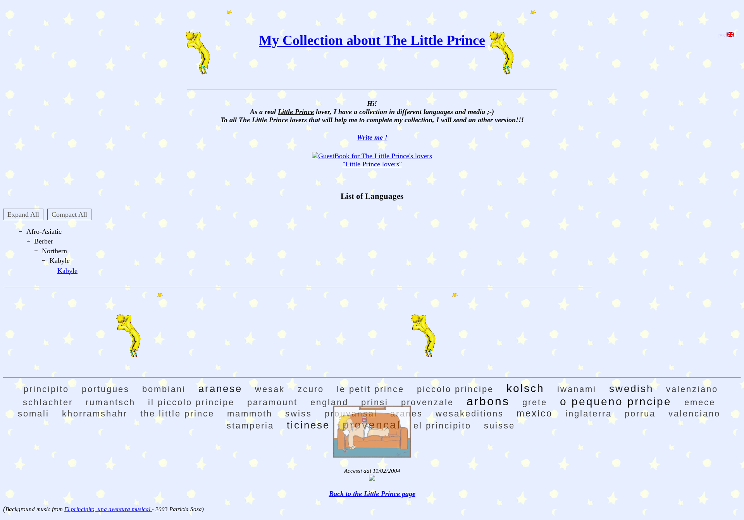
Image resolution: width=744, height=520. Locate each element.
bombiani (164, 389)
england (329, 402)
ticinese (308, 425)
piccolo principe (455, 389)
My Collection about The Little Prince (372, 40)
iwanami (576, 389)
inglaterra (588, 413)
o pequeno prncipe (616, 402)
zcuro (311, 389)
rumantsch (110, 402)
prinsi (374, 402)
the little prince (177, 413)
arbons (488, 401)
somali (33, 413)
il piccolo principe (191, 402)
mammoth (249, 413)
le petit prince (370, 389)
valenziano (692, 389)
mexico (535, 413)
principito (46, 389)
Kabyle (67, 271)
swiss (298, 413)
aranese (220, 388)
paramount (272, 402)
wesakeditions (470, 413)
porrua (640, 413)
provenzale (427, 402)
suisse (499, 425)
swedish (631, 388)
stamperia (250, 425)
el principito (442, 425)
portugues (105, 389)
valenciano (694, 413)
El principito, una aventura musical (108, 509)
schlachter (48, 402)
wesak (270, 389)
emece (699, 402)
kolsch (525, 388)
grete (534, 402)
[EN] (722, 35)
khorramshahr (94, 413)
